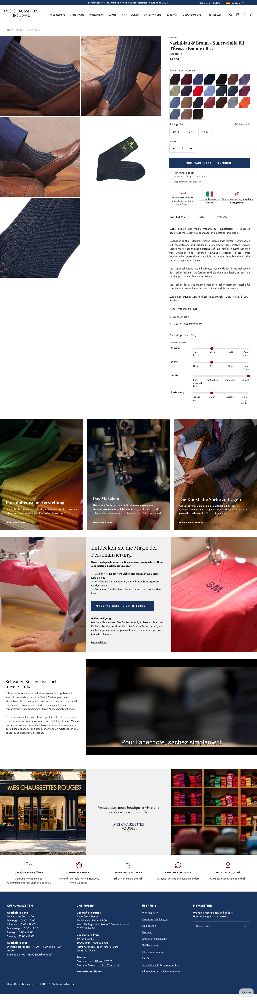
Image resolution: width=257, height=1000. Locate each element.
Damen (113, 14)
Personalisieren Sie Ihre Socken (121, 606)
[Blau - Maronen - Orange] (198, 102)
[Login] (245, 14)
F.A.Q (145, 958)
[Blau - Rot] (198, 79)
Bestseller (215, 14)
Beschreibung (177, 217)
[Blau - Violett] (244, 90)
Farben (29, 29)
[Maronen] (232, 79)
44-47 (205, 132)
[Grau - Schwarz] (198, 114)
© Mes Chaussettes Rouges (20, 984)
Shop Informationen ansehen (187, 181)
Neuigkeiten (149, 926)
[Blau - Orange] (244, 102)
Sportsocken (130, 14)
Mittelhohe (77, 14)
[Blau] (209, 79)
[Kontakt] (238, 14)
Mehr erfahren (99, 642)
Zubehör (172, 14)
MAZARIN (174, 37)
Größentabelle (242, 124)
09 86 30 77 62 (86, 950)
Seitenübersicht (150, 965)
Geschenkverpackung (237, 201)
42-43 (190, 132)
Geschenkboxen (193, 14)
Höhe (201, 217)
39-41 (176, 132)
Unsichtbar (96, 14)
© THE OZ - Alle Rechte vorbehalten (57, 984)
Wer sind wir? (150, 913)
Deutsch (235, 2)
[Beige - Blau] (186, 114)
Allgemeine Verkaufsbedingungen (161, 971)
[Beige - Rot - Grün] (174, 90)
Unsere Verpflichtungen (155, 919)
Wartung (222, 217)
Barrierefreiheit (171, 965)
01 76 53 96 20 (86, 928)
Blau (38, 29)
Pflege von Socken (152, 952)
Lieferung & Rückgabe (154, 939)
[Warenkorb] (252, 14)
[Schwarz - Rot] (221, 79)
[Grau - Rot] (174, 79)
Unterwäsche (152, 14)
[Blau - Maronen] (221, 90)
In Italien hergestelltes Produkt (209, 201)
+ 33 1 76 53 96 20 (109, 965)
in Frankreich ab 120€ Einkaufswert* (182, 201)
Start (9, 29)
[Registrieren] (245, 926)
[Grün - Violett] (244, 79)
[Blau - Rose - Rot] (209, 90)
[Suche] (231, 14)
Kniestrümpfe (57, 14)
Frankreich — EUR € (209, 2)
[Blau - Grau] (232, 90)
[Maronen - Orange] (186, 102)
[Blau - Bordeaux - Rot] (186, 79)
